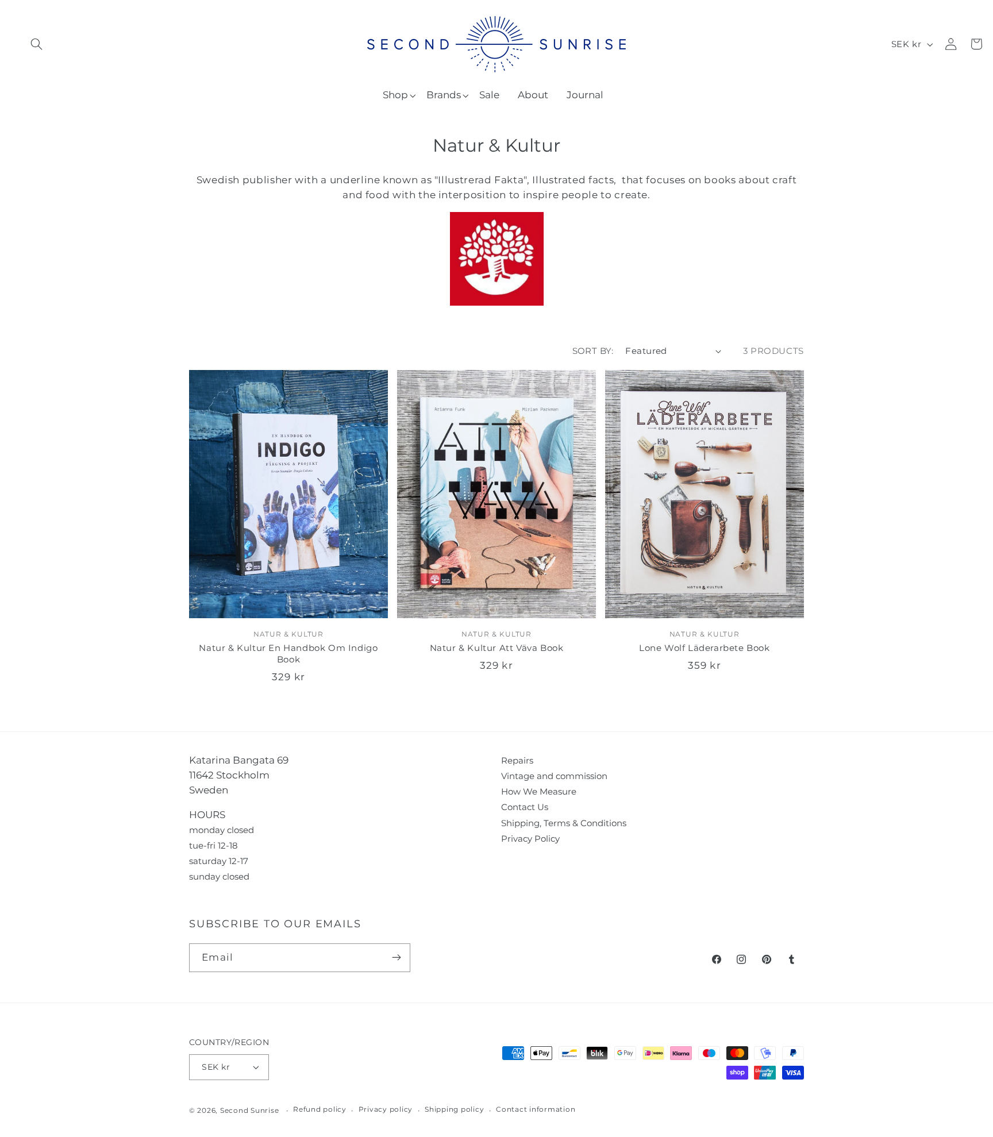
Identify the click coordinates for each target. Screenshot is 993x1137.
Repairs (517, 760)
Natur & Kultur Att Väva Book (497, 647)
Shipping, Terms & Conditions (563, 823)
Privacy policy (386, 1109)
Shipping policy (454, 1109)
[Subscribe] (396, 957)
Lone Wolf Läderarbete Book (704, 647)
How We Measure (538, 791)
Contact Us (524, 806)
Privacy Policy (530, 838)
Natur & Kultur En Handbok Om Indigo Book (288, 653)
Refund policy (320, 1109)
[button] (36, 43)
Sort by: (592, 350)
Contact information (535, 1109)
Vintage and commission (554, 775)
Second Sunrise (249, 1111)
